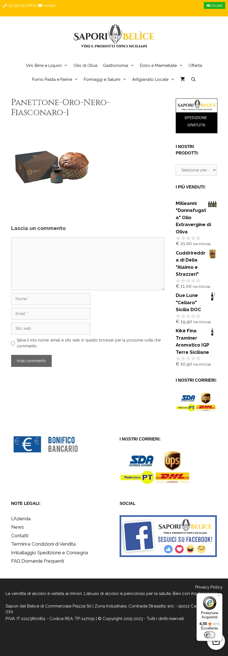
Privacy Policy (208, 587)
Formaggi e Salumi (102, 79)
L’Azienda (21, 518)
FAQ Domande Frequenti (37, 561)
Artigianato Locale (150, 79)
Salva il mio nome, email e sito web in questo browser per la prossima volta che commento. (89, 343)
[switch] (209, 634)
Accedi (216, 5)
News (17, 527)
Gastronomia (115, 65)
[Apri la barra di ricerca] (193, 79)
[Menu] (219, 596)
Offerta (195, 65)
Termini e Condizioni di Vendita (43, 544)
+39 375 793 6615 (21, 5)
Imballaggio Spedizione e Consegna (49, 552)
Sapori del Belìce (22, 606)
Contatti (48, 5)
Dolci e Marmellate (158, 65)
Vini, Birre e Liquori (44, 65)
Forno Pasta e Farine (52, 79)
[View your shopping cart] (182, 79)
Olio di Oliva (85, 65)
